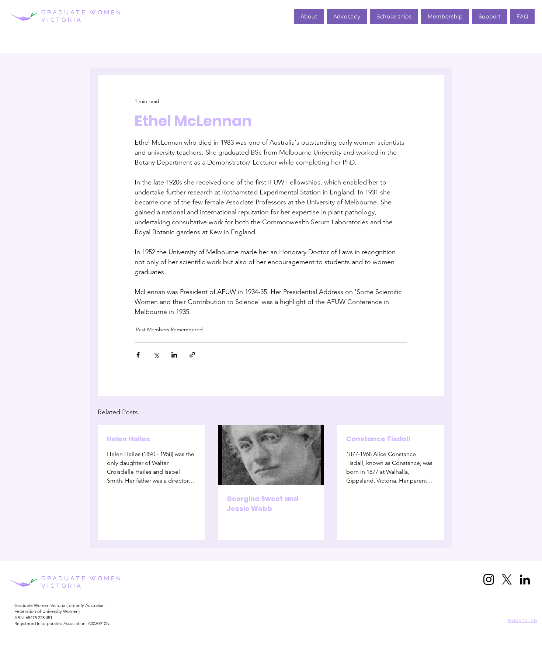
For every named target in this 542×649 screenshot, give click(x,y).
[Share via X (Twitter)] (156, 354)
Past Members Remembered (169, 329)
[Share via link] (192, 354)
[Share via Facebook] (138, 354)
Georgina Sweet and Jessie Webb (262, 503)
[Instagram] (489, 579)
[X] (507, 579)
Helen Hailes (128, 438)
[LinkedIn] (525, 579)
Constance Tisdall (378, 438)
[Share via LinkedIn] (174, 354)
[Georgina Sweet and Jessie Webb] (271, 455)
